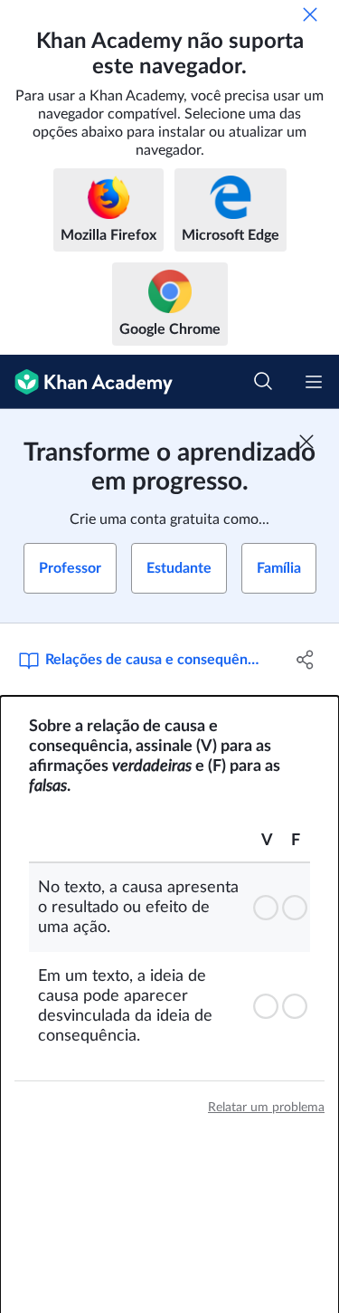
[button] (267, 907)
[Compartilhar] (305, 660)
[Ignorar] (310, 14)
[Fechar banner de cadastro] (306, 441)
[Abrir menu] (314, 382)
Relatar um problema (266, 1107)
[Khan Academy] (86, 382)
